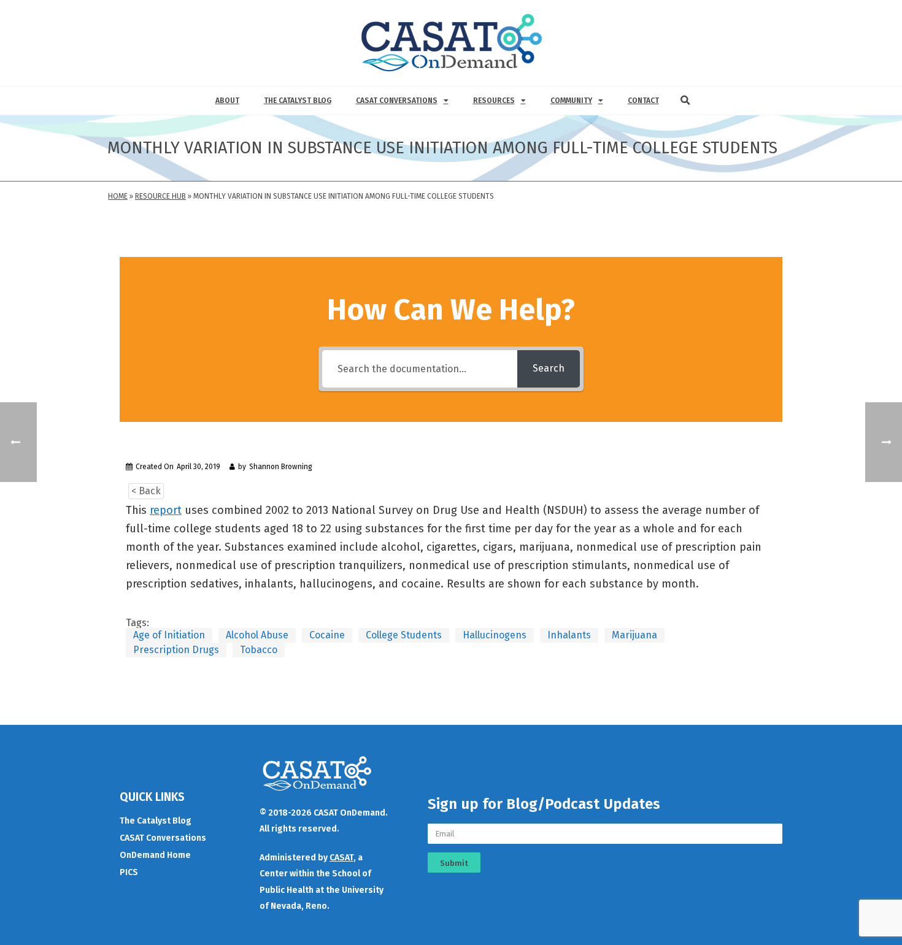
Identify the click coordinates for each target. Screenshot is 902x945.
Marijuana (634, 635)
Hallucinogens (494, 635)
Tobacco (258, 650)
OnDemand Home (155, 855)
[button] (685, 100)
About (227, 100)
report (166, 510)
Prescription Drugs (176, 650)
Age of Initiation (169, 635)
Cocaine (327, 635)
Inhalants (569, 635)
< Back (146, 491)
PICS (129, 872)
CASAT (341, 857)
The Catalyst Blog (297, 100)
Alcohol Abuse (257, 635)
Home (118, 196)
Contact (643, 100)
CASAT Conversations (397, 100)
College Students (404, 635)
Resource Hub (160, 196)
